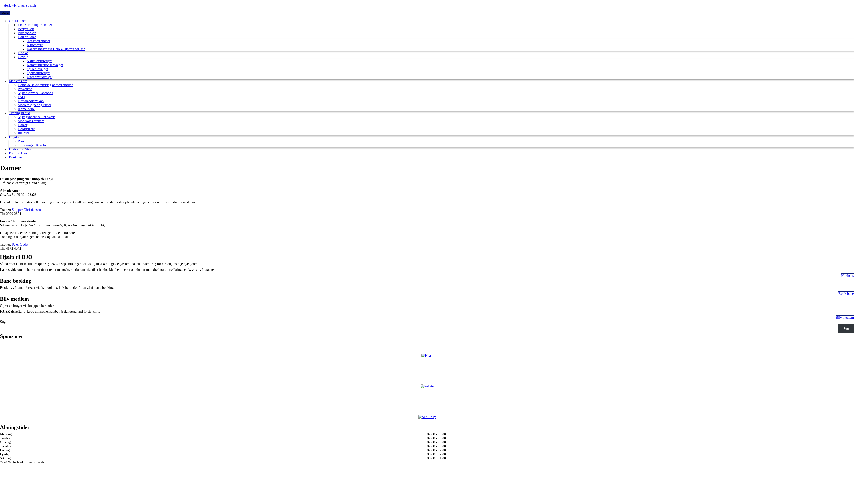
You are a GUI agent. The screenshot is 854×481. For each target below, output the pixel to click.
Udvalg (23, 57)
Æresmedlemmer (38, 41)
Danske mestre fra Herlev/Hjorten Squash (56, 49)
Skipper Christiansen (26, 210)
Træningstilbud (19, 113)
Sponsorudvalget (38, 73)
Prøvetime (25, 89)
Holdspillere (26, 129)
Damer (22, 125)
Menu (5, 13)
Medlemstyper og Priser (34, 105)
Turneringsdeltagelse (32, 145)
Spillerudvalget (37, 69)
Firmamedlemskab (31, 101)
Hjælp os (847, 275)
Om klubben (17, 21)
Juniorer (23, 133)
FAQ (21, 97)
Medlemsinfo (18, 81)
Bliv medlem (18, 153)
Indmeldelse (26, 109)
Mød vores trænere (31, 121)
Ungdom (15, 137)
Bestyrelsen (26, 29)
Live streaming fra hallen (35, 25)
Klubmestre (35, 45)
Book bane (16, 157)
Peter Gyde (20, 244)
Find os (23, 53)
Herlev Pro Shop (20, 149)
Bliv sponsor (27, 33)
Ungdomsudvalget (39, 77)
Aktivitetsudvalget (39, 61)
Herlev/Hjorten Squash (20, 5)
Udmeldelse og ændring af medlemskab (45, 85)
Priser (22, 141)
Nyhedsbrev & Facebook (35, 93)
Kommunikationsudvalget (45, 65)
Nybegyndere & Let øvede (36, 117)
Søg (3, 322)
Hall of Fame (27, 37)
